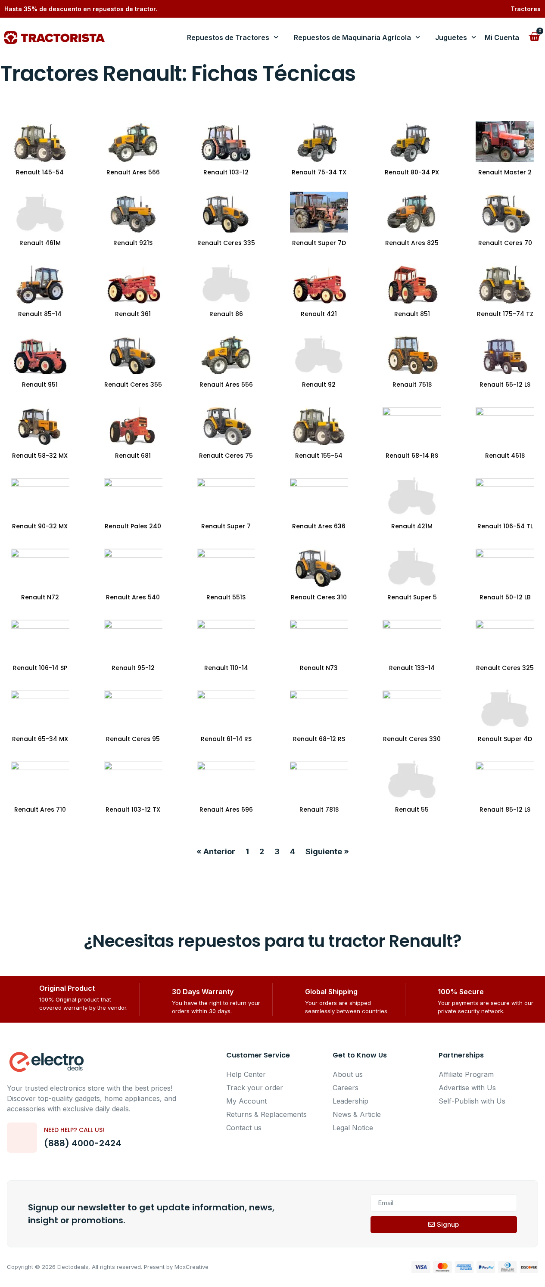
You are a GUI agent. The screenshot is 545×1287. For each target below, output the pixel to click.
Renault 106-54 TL (505, 526)
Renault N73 (319, 668)
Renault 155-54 (319, 455)
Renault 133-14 (412, 668)
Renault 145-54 (40, 172)
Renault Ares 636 (319, 526)
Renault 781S (319, 809)
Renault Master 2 (505, 172)
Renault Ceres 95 (133, 739)
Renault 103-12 (226, 172)
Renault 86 (226, 314)
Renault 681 (133, 455)
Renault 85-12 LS (505, 809)
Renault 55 (412, 809)
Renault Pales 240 (133, 526)
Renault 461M (40, 243)
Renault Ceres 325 (505, 668)
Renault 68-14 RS (412, 455)
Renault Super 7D (319, 243)
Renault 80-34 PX (412, 172)
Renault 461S (505, 455)
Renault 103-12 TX (133, 809)
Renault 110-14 (226, 668)
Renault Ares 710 (40, 809)
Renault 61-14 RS (226, 739)
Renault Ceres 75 (226, 455)
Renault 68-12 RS (319, 739)
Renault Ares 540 (133, 597)
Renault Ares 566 (133, 172)
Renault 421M (412, 526)
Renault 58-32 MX (40, 455)
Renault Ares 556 (226, 384)
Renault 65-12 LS (505, 384)
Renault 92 (319, 384)
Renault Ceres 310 (319, 597)
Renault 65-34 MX (40, 739)
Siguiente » (327, 851)
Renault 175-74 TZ (505, 314)
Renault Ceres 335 (226, 243)
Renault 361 (133, 314)
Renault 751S (412, 384)
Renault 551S (226, 597)
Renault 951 (40, 384)
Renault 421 (319, 314)
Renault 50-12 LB (505, 597)
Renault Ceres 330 (412, 739)
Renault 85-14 (40, 314)
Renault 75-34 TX (319, 172)
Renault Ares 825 (412, 243)
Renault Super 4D (505, 739)
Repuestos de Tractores (228, 37)
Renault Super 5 (412, 597)
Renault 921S (133, 243)
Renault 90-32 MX (40, 526)
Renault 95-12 (133, 668)
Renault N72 (40, 597)
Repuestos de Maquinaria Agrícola (352, 37)
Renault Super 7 (226, 526)
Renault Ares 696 (226, 809)
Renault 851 (412, 314)
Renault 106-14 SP (40, 668)
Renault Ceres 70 (505, 243)
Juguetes (451, 37)
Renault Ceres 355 (133, 384)
